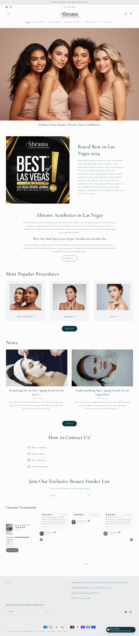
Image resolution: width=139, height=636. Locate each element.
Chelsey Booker (82, 521)
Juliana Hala (49, 532)
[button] (8, 13)
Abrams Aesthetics (16, 631)
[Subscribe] (88, 495)
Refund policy (51, 631)
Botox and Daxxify (24, 316)
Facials (112, 316)
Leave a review (12, 550)
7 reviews (48, 534)
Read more (45, 526)
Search (8, 582)
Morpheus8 (68, 316)
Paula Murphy (113, 532)
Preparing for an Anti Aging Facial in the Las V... (37, 392)
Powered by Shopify (28, 631)
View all (69, 423)
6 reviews (80, 523)
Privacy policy (40, 631)
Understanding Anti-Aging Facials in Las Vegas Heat (102, 392)
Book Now (69, 258)
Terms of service (62, 631)
